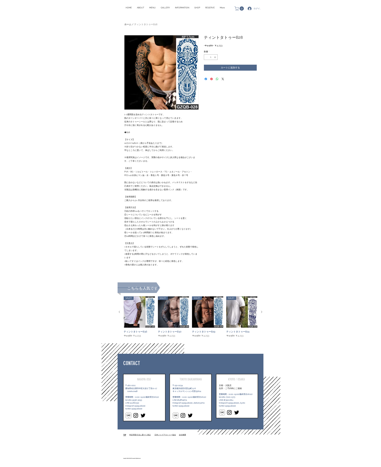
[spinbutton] (210, 57)
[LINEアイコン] (128, 415)
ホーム (127, 24)
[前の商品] (119, 312)
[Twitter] (143, 415)
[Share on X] (223, 79)
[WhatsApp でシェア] (217, 79)
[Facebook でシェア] (206, 79)
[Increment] (215, 57)
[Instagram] (136, 415)
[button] (240, 8)
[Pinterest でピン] (211, 79)
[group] (190, 318)
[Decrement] (206, 57)
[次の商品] (261, 312)
